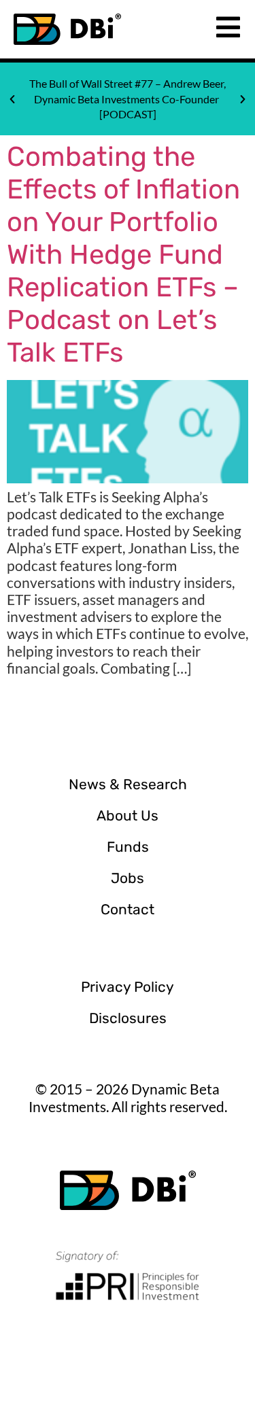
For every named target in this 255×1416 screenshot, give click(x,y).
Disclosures (128, 1017)
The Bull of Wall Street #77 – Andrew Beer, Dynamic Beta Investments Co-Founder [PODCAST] (127, 98)
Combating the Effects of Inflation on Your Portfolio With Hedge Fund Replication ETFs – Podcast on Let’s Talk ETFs (123, 254)
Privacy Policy (127, 986)
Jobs (127, 877)
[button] (12, 99)
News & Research (128, 784)
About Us (127, 815)
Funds (128, 846)
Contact (127, 909)
